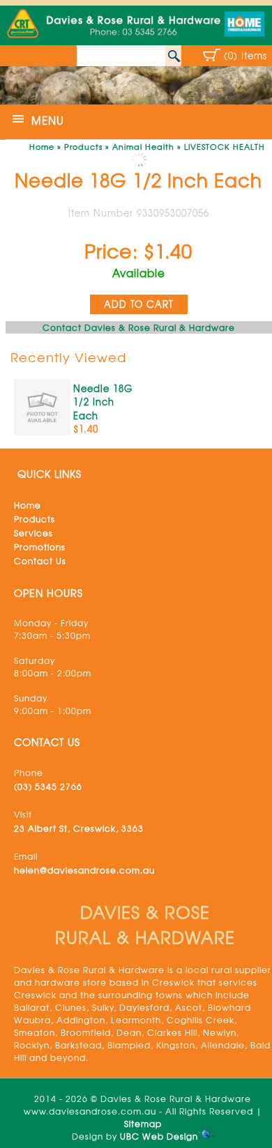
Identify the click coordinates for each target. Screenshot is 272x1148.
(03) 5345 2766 (48, 786)
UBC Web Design (159, 1136)
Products (83, 146)
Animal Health (143, 146)
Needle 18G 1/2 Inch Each (103, 402)
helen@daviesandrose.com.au (84, 870)
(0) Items (245, 55)
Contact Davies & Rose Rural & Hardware (139, 327)
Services (33, 533)
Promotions (40, 547)
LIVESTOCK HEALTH (224, 146)
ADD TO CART (139, 304)
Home (41, 146)
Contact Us (40, 560)
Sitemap (143, 1123)
